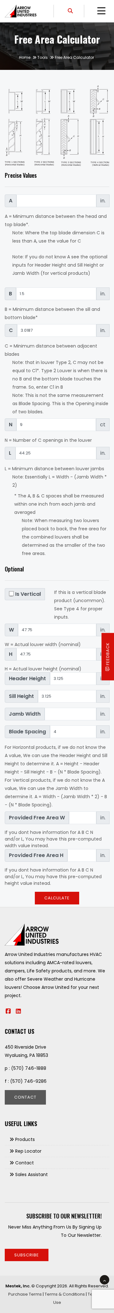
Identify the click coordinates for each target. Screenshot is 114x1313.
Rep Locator (28, 1151)
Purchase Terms (25, 1294)
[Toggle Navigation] (101, 11)
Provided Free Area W (37, 817)
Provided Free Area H (36, 855)
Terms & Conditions (65, 1294)
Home (24, 57)
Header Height (27, 678)
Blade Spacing (27, 731)
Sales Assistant (31, 1174)
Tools (42, 57)
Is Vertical (28, 594)
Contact (25, 1097)
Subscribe (26, 1255)
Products (25, 1139)
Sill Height (21, 696)
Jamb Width (25, 714)
